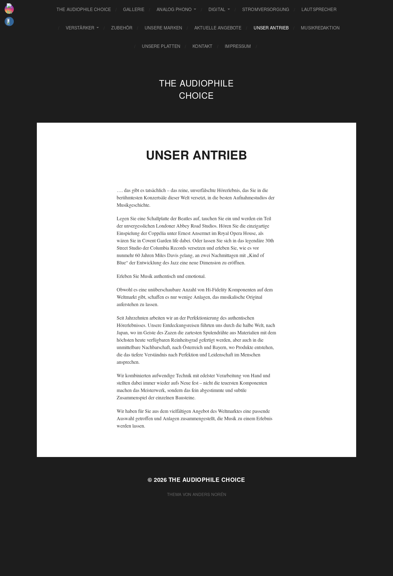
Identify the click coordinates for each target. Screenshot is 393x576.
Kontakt (202, 46)
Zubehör (121, 28)
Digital (216, 9)
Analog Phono (174, 9)
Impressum (238, 46)
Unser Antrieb (271, 28)
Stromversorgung (265, 9)
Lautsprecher (319, 9)
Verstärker (80, 28)
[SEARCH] (266, 46)
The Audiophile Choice (83, 9)
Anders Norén (209, 494)
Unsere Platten (161, 46)
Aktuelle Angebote (217, 28)
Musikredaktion (320, 28)
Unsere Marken (163, 28)
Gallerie (133, 9)
